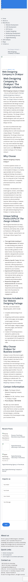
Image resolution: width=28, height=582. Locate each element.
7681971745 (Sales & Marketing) (9, 565)
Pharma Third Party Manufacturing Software (18, 436)
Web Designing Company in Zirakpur (12, 73)
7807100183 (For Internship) (8, 563)
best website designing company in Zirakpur (13, 95)
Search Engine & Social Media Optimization (13, 556)
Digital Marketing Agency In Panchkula (13, 464)
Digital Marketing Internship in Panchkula (18, 456)
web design (17, 168)
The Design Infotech (12, 99)
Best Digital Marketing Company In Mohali (12, 470)
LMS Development (7, 555)
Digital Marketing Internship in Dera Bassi (18, 446)
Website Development (8, 553)
